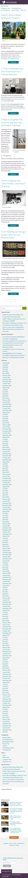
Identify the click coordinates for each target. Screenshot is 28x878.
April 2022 (5, 470)
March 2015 (6, 645)
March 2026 (6, 373)
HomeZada (6, 345)
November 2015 (7, 629)
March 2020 (6, 521)
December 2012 (7, 699)
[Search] (24, 308)
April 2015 (5, 643)
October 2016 (6, 606)
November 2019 (7, 530)
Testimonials (21, 843)
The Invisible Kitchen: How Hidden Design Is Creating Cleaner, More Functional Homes (15, 830)
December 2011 (7, 723)
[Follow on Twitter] (14, 791)
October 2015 (6, 631)
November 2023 (7, 431)
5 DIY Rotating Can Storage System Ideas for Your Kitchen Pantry (13, 235)
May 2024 (5, 418)
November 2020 (7, 505)
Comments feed (7, 759)
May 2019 (5, 542)
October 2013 (6, 678)
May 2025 (5, 394)
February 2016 (6, 622)
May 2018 (5, 567)
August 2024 (6, 412)
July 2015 (5, 637)
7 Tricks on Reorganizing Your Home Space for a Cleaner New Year (12, 71)
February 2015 (6, 647)
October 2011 (6, 728)
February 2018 (6, 573)
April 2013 (5, 690)
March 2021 (6, 497)
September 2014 (7, 655)
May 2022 (5, 468)
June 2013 (5, 686)
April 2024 (5, 420)
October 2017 (6, 581)
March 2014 (6, 668)
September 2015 (7, 633)
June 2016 (5, 614)
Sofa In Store (6, 341)
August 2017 (6, 585)
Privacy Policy (5, 876)
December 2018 (7, 552)
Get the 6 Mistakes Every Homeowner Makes (13, 858)
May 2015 (5, 641)
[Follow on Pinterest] (15, 791)
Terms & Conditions (16, 874)
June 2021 (5, 491)
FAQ (15, 843)
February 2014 (6, 670)
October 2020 (6, 507)
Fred (4, 349)
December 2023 (7, 429)
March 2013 (6, 693)
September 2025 (7, 385)
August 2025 (6, 387)
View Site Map (5, 871)
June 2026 (5, 367)
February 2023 (6, 449)
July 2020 (5, 513)
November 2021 (7, 480)
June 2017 (5, 590)
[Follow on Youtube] (16, 795)
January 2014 (6, 672)
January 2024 (6, 427)
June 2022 (5, 466)
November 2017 (7, 579)
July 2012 (5, 709)
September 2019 (7, 534)
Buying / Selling (7, 737)
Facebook (9, 849)
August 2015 (6, 635)
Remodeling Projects (16, 8)
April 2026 (5, 371)
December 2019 (7, 528)
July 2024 (5, 414)
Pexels (22, 258)
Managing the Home (5, 8)
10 (10, 301)
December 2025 (7, 379)
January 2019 (6, 550)
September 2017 (7, 583)
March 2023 (6, 447)
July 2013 (5, 684)
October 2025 (6, 383)
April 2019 (5, 544)
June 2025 (5, 392)
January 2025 (6, 402)
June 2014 (5, 662)
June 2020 (5, 515)
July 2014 (5, 660)
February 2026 (6, 375)
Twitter (11, 849)
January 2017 (6, 600)
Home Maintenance (5, 10)
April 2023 (5, 445)
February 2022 (6, 474)
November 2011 (7, 726)
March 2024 (6, 422)
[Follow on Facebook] (11, 791)
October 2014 (6, 653)
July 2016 (5, 612)
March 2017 (6, 596)
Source (4, 40)
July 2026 (5, 365)
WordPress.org (7, 761)
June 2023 (5, 441)
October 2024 (6, 408)
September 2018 (7, 559)
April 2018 (5, 569)
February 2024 (6, 425)
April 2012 (5, 715)
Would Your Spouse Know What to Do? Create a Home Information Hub (16, 804)
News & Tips (23, 10)
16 (15, 301)
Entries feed (6, 757)
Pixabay (9, 207)
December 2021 (7, 478)
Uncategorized (7, 750)
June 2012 (5, 711)
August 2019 (6, 536)
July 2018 (5, 563)
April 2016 (5, 618)
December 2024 (7, 404)
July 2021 (5, 488)
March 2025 (6, 398)
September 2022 (7, 460)
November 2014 (7, 651)
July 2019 (5, 538)
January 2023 (6, 451)
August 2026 (6, 363)
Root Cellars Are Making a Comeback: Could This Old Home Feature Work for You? (16, 811)
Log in (4, 755)
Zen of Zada (4, 6)
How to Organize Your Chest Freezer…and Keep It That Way (13, 183)
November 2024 (7, 406)
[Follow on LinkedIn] (11, 795)
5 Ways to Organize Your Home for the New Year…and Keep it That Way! (12, 122)
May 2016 (5, 616)
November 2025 (7, 381)
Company (5, 843)
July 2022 (5, 464)
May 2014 (5, 664)
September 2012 (7, 705)
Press (11, 843)
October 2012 (6, 703)
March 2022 (6, 472)
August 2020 (6, 511)
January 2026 (6, 377)
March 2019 (6, 546)
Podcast (5, 745)
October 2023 (6, 433)
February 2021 (6, 499)
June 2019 (5, 540)
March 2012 (6, 717)
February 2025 (6, 400)
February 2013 (6, 695)
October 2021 (6, 482)
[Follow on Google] (14, 795)
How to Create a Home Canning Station (13, 327)
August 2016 (6, 610)
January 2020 (6, 526)
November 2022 (7, 455)
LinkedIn (15, 849)
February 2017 (6, 598)
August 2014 (6, 658)
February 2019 (6, 548)
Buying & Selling (15, 10)
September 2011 (7, 730)
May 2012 (5, 713)
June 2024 (5, 416)
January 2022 (6, 476)
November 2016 (7, 604)
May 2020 (5, 517)
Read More (13, 62)
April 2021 (5, 495)
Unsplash (16, 151)
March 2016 (6, 620)
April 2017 (5, 594)
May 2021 (5, 493)
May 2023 (5, 443)
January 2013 (6, 697)
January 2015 (6, 649)
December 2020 (7, 503)
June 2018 (5, 565)
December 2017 (7, 577)
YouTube (17, 849)
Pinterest (13, 849)
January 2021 (6, 501)
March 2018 (6, 571)
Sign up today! (14, 837)
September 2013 (7, 680)
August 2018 (6, 561)
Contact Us (12, 845)
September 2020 (7, 509)
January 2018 (6, 575)
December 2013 (7, 674)
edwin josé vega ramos (12, 258)
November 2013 (7, 676)
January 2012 (6, 721)
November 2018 (7, 554)
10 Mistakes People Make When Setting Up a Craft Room (16, 823)
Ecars (4, 337)
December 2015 (7, 627)
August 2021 (6, 486)
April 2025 (5, 396)
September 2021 (7, 484)
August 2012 (6, 707)
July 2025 (5, 390)
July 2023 (5, 439)
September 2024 (7, 410)
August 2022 (6, 462)
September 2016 (7, 608)
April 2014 (5, 666)
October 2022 (6, 458)
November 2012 (7, 701)
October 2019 (6, 532)
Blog (17, 845)
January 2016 (6, 625)
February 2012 (6, 719)
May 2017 (5, 592)
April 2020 (5, 519)
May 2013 (5, 688)
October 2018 (6, 557)
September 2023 (7, 435)
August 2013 (6, 682)
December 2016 (7, 602)
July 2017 (5, 587)
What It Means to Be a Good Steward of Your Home (15, 817)
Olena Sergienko (21, 150)
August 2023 (6, 437)
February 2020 (6, 524)
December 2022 (7, 453)
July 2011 (5, 732)
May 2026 (5, 369)
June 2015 (5, 639)
